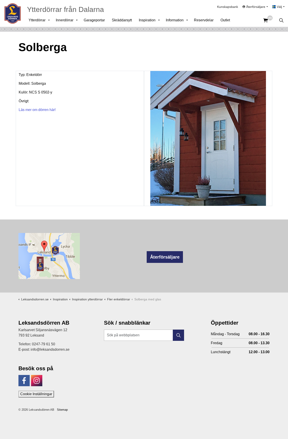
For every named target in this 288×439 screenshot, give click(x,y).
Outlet (225, 20)
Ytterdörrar (37, 20)
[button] (178, 335)
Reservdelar (204, 20)
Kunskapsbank (227, 7)
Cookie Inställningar (36, 394)
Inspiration (147, 20)
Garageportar (94, 20)
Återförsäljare (165, 257)
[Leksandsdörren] (12, 13)
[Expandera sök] (281, 20)
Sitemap (62, 409)
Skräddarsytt (122, 20)
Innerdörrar (64, 20)
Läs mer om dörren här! (37, 110)
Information (175, 20)
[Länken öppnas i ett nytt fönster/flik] (24, 380)
